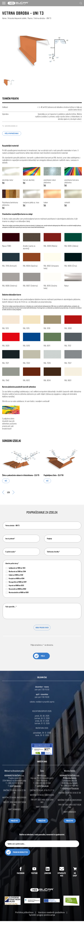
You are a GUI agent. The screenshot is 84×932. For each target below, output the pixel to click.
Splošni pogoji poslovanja (42, 914)
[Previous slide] (3, 492)
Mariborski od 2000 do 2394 (17, 571)
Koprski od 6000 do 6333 (16, 585)
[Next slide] (13, 492)
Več (3, 183)
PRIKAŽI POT (14, 821)
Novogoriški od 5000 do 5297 (18, 582)
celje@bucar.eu (43, 785)
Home (4, 18)
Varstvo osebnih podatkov (51, 912)
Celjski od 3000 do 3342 (16, 575)
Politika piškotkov (24, 912)
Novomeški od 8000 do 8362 (17, 589)
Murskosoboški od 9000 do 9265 (19, 592)
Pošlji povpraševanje (12, 133)
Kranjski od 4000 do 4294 (16, 578)
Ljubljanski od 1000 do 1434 (17, 568)
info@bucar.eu (15, 785)
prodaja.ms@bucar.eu (70, 788)
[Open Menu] (3, 3)
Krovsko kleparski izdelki (17, 18)
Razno (30, 18)
